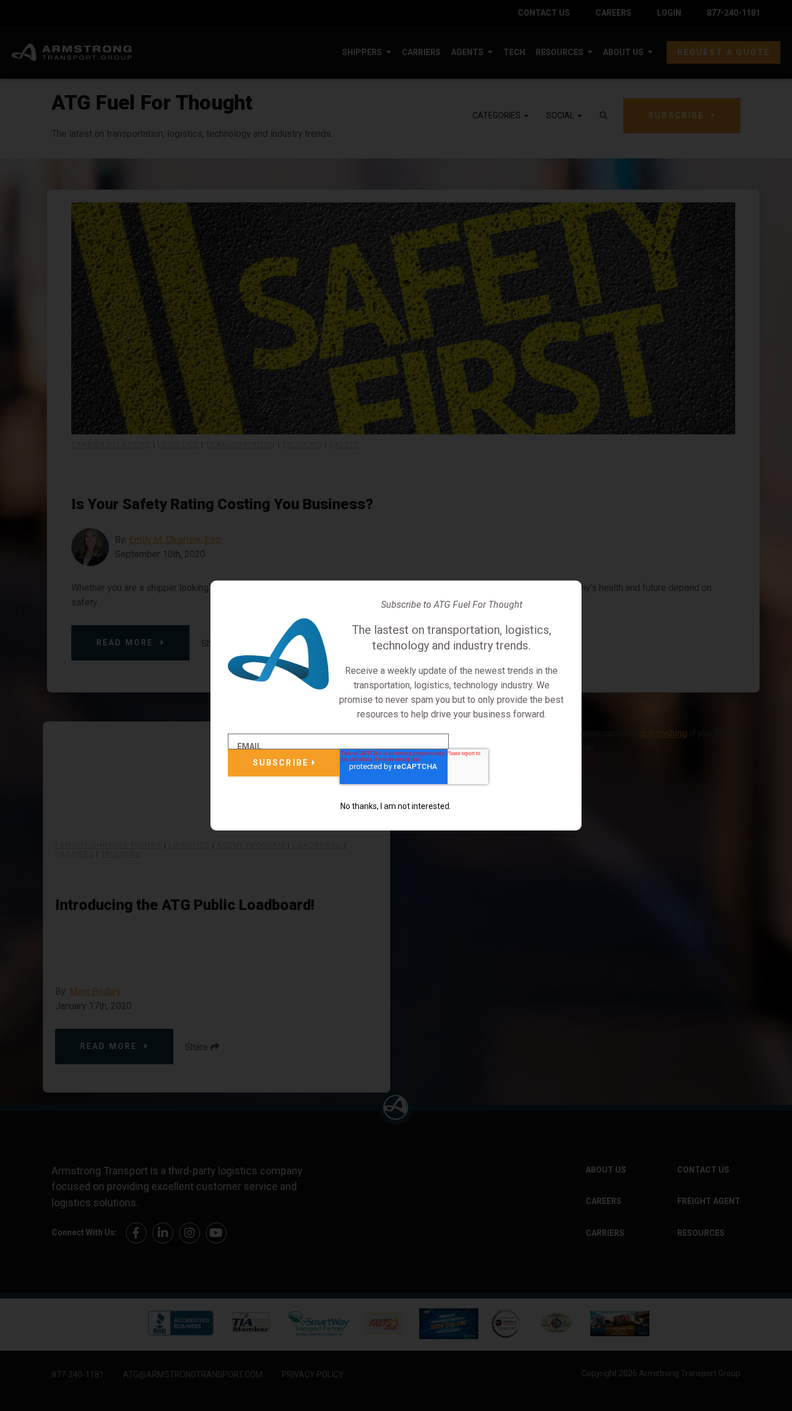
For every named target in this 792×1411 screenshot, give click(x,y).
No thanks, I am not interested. (395, 806)
